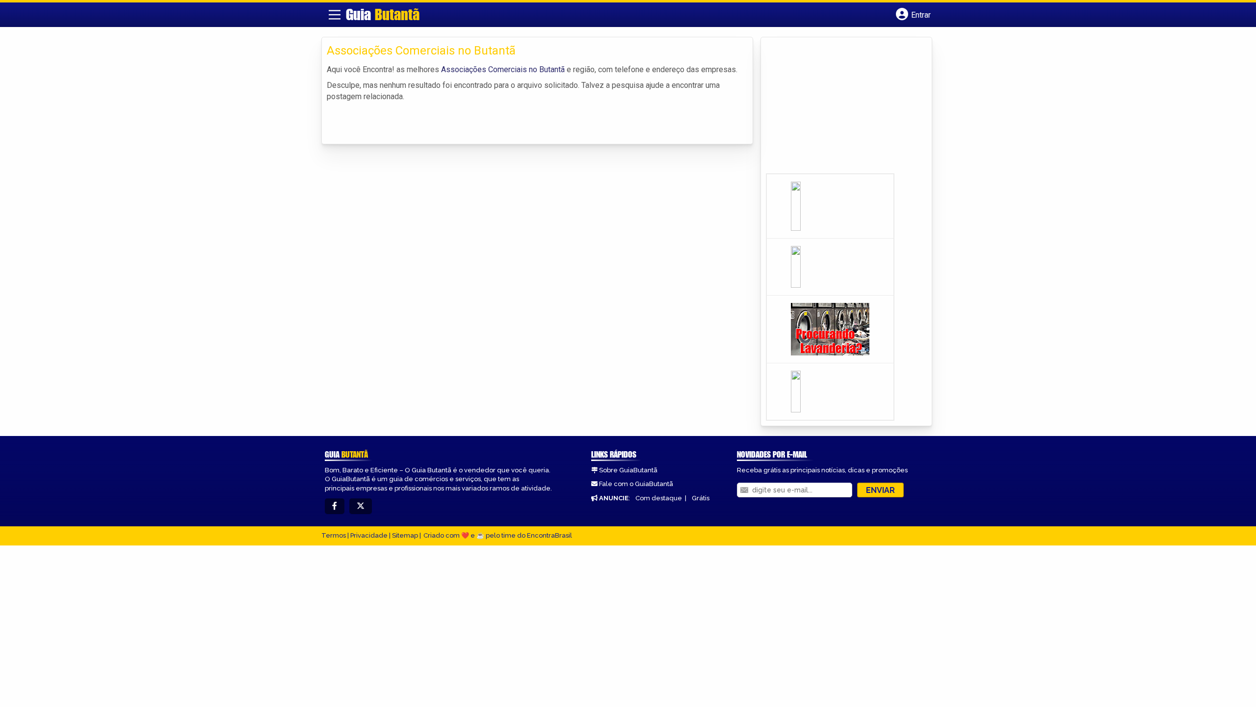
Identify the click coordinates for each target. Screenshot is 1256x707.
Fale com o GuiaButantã (636, 484)
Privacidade (369, 535)
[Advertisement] (839, 108)
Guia (382, 14)
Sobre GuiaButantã (628, 470)
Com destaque (658, 498)
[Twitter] (360, 506)
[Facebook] (334, 506)
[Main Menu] (334, 15)
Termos (333, 535)
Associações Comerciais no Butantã (503, 69)
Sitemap (405, 535)
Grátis (700, 498)
